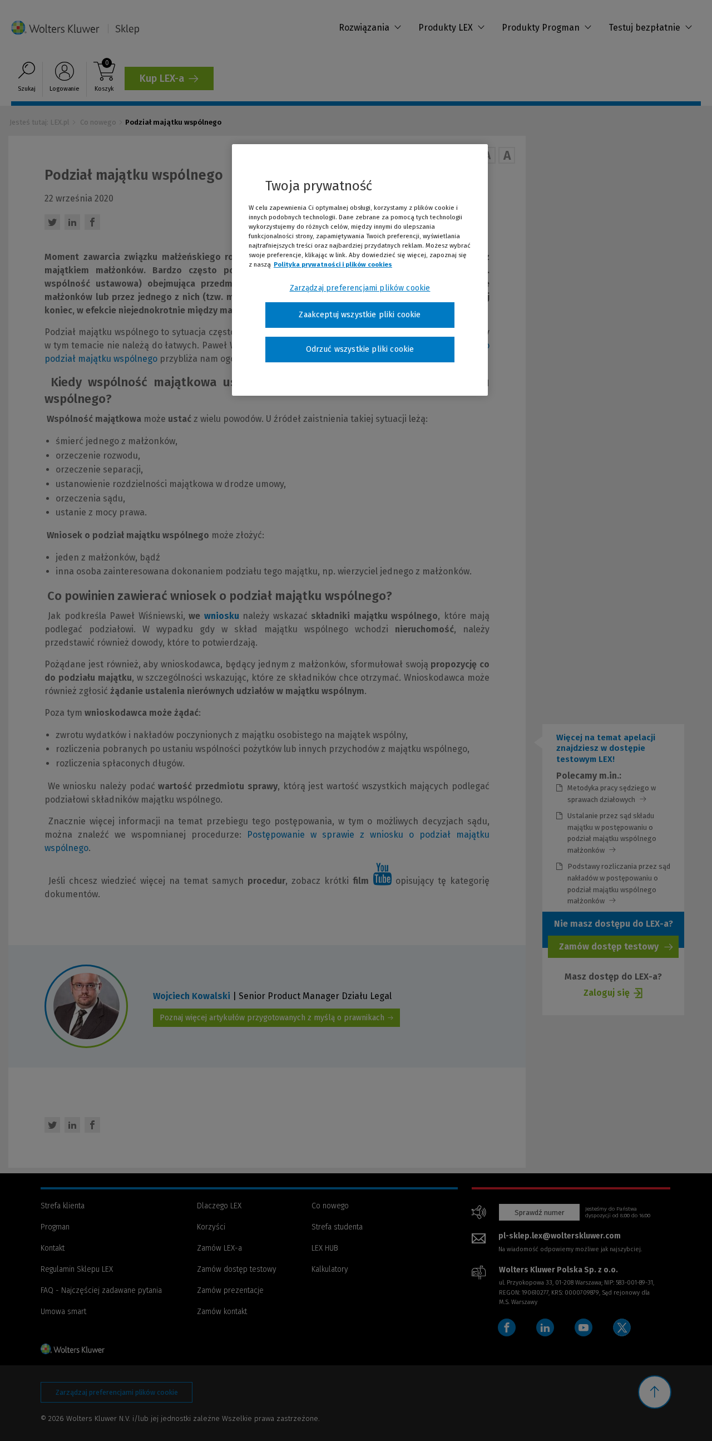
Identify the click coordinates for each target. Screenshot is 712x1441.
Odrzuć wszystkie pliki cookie (360, 349)
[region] (360, 270)
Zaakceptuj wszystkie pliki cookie (360, 314)
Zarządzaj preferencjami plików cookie (360, 288)
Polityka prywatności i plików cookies (333, 264)
